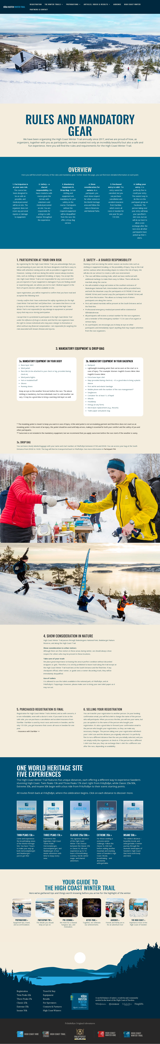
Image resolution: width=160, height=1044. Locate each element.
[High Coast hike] (20, 1034)
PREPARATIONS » (21, 920)
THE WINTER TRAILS (53, 4)
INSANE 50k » (130, 835)
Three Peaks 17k (24, 999)
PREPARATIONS (72, 4)
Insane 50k (22, 1010)
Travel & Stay (49, 991)
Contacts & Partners (52, 1006)
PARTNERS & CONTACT (39, 9)
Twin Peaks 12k (24, 995)
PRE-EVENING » (68, 920)
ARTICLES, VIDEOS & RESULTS (96, 4)
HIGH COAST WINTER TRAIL (137, 1034)
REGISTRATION (36, 4)
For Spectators (49, 1003)
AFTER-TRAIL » (91, 920)
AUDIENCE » (115, 920)
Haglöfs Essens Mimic (127, 371)
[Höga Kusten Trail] (46, 1034)
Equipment (48, 995)
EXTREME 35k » (104, 835)
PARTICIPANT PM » (45, 920)
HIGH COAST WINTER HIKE (110, 1034)
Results (46, 999)
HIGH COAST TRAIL (57, 1034)
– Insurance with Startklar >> (28, 731)
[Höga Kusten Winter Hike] (101, 1034)
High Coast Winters (52, 1010)
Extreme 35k (23, 1006)
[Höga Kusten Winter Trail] (127, 1034)
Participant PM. (110, 449)
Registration (22, 991)
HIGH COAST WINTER (132, 4)
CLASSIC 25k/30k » (79, 835)
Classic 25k (22, 1003)
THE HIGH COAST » (138, 920)
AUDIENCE (117, 4)
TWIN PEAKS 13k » (25, 835)
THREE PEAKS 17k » (52, 835)
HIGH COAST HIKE (31, 1034)
